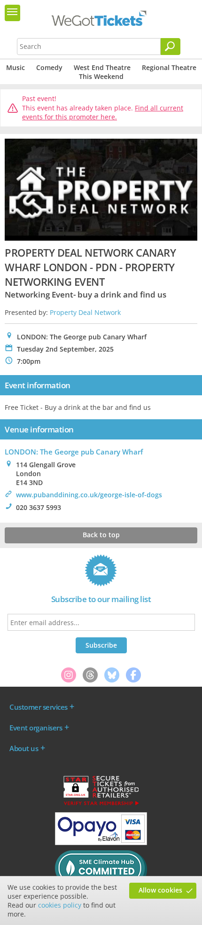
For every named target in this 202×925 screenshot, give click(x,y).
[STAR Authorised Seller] (101, 804)
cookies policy (59, 905)
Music (15, 67)
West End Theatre (102, 67)
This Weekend (101, 76)
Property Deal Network (85, 312)
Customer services (38, 707)
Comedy (49, 67)
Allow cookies (160, 890)
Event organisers (35, 727)
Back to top (101, 534)
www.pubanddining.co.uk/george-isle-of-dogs (89, 494)
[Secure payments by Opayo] (101, 843)
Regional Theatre (169, 67)
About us (23, 748)
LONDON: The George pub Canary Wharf (74, 451)
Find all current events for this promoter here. (102, 112)
